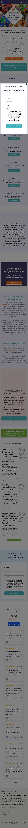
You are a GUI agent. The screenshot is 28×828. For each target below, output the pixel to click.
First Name (8, 98)
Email (7, 105)
